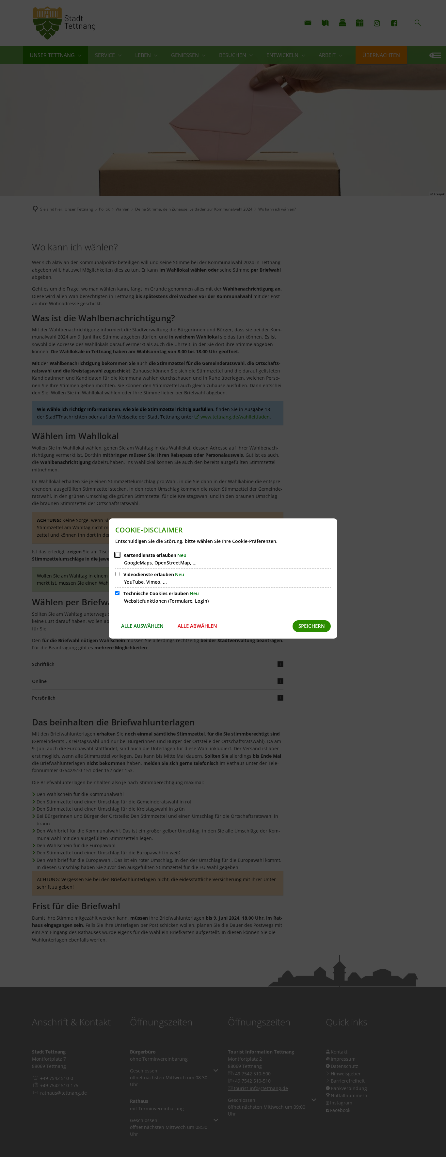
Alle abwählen (197, 626)
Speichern (311, 626)
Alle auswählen (142, 626)
